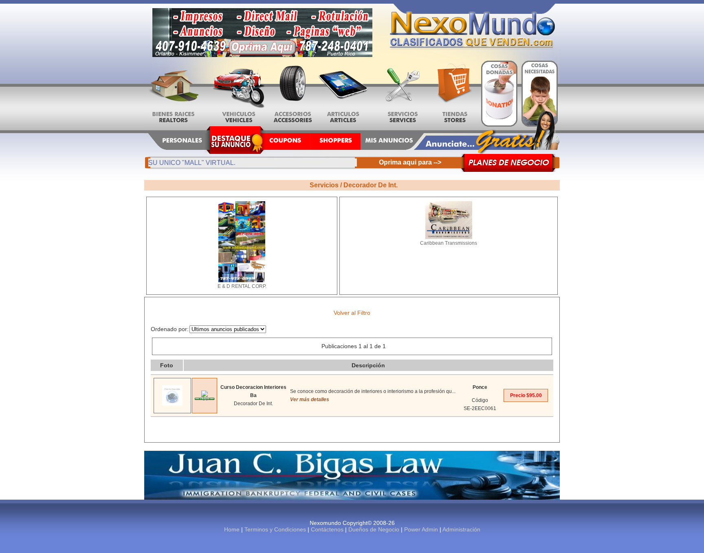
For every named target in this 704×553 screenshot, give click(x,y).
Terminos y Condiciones (275, 529)
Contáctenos (327, 529)
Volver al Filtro (352, 312)
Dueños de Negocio (373, 529)
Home (232, 529)
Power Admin (421, 529)
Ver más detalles (309, 399)
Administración (461, 529)
